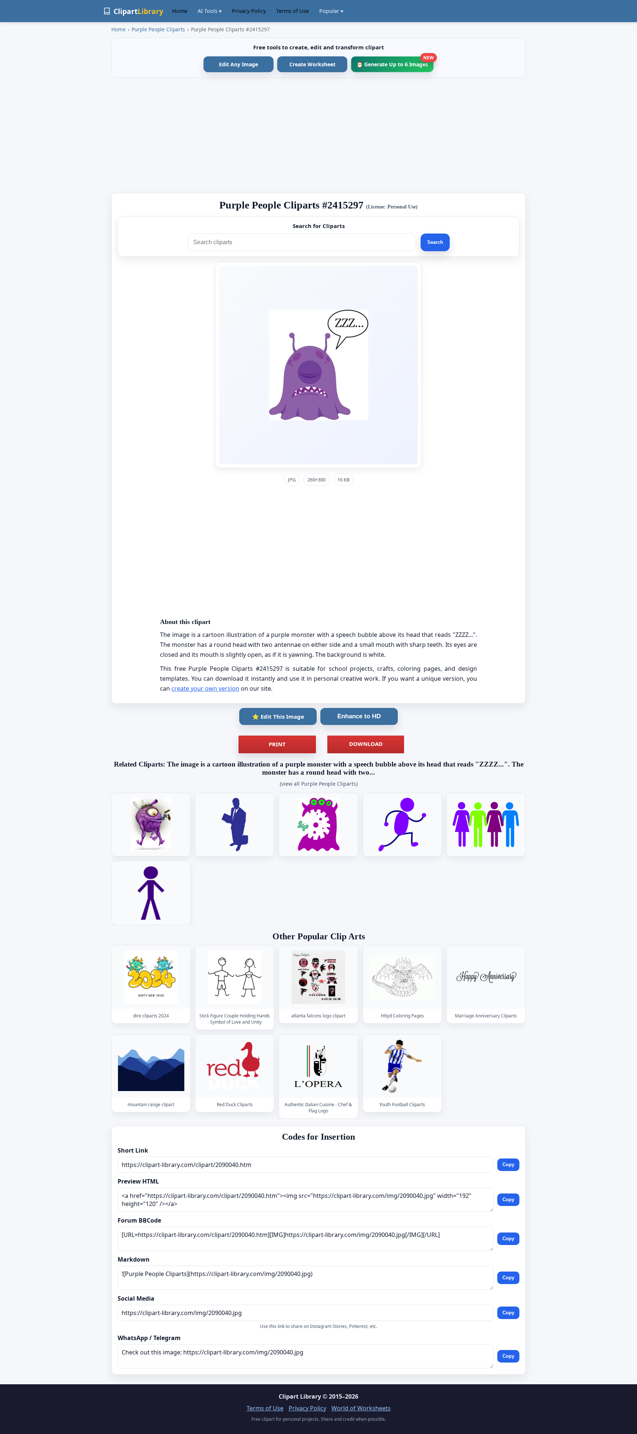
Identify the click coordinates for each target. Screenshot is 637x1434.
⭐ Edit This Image (278, 716)
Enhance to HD (359, 716)
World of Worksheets (361, 1408)
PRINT (277, 744)
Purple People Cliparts (158, 29)
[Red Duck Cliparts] (235, 1066)
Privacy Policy (249, 10)
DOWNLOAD (366, 743)
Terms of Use (292, 10)
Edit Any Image (238, 64)
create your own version (205, 688)
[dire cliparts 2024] (151, 977)
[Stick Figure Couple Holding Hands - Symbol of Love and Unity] (235, 977)
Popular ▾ (331, 10)
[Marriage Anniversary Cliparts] (486, 977)
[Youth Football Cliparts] (402, 1066)
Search (435, 242)
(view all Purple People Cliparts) (319, 783)
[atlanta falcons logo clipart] (318, 977)
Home (179, 10)
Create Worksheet (312, 64)
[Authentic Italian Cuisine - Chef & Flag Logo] (318, 1066)
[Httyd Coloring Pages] (402, 977)
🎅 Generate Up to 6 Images (395, 62)
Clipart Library (300, 1396)
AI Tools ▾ (210, 10)
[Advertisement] (318, 135)
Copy (508, 1164)
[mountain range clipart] (151, 1066)
